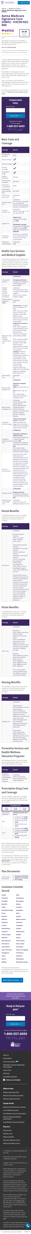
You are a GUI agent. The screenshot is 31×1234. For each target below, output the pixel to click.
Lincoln (4, 925)
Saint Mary (19, 947)
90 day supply (24, 808)
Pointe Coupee (6, 934)
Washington (20, 959)
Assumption (20, 898)
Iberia (18, 913)
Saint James (5, 944)
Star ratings (18, 879)
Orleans (18, 928)
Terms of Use (7, 1070)
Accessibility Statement (10, 1076)
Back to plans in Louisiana (11, 980)
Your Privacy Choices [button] (9, 1061)
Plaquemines (20, 931)
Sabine (18, 937)
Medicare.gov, (20, 1200)
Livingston (19, 925)
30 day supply (6, 808)
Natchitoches (6, 928)
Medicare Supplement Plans (11, 1099)
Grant (3, 913)
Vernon (4, 959)
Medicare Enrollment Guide (11, 1143)
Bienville (4, 904)
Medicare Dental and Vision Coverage (14, 1107)
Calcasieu (19, 907)
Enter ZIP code (10, 106)
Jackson (18, 916)
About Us (6, 1055)
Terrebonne (19, 953)
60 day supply (15, 808)
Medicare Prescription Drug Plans (13, 1095)
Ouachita (5, 931)
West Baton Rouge (22, 962)
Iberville (4, 916)
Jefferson (4, 919)
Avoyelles (5, 901)
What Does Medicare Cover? (11, 1140)
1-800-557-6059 (15, 126)
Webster (4, 962)
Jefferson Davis (21, 919)
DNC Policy (6, 1073)
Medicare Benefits (8, 1137)
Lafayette (5, 922)
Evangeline (19, 910)
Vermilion (19, 956)
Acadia (4, 895)
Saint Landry (20, 944)
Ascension (5, 898)
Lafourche (19, 922)
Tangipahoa (5, 953)
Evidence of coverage (21, 878)
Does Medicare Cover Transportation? (14, 1113)
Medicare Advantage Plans (11, 1092)
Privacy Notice (7, 1058)
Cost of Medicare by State (10, 1110)
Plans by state (7, 1130)
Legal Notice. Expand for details (12, 1231)
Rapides (18, 934)
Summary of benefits (21, 876)
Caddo (4, 907)
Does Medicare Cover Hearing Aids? (13, 1122)
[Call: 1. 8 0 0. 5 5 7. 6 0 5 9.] (27, 1225)
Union (3, 956)
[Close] (28, 1231)
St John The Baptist (22, 950)
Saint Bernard (6, 941)
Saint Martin (6, 947)
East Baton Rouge (7, 910)
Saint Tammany (7, 950)
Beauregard (20, 901)
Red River (5, 937)
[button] (2, 2)
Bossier (18, 904)
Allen (17, 895)
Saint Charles (20, 941)
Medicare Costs (7, 1133)
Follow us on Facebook (13, 1080)
